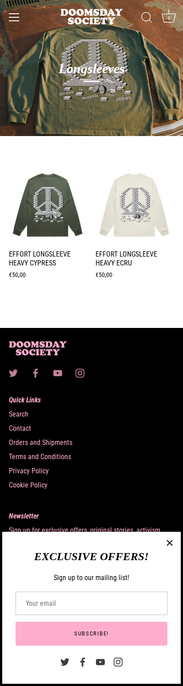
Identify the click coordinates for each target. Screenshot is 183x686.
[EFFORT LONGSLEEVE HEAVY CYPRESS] (48, 206)
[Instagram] (118, 661)
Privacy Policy (29, 471)
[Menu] (14, 17)
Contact (20, 428)
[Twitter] (64, 661)
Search (18, 414)
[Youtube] (100, 661)
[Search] (146, 18)
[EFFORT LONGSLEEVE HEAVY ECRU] (134, 206)
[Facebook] (82, 661)
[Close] (169, 543)
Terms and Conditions (40, 456)
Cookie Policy (28, 485)
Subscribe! (91, 633)
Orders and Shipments (40, 442)
